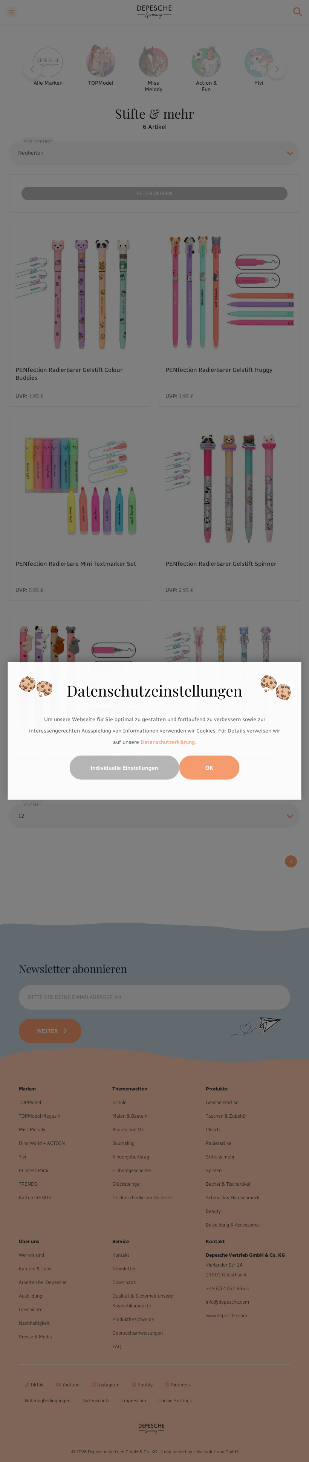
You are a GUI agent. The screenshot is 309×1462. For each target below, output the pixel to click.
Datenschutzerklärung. (168, 742)
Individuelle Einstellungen (124, 767)
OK (209, 767)
